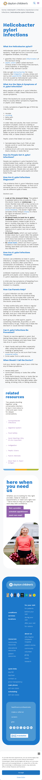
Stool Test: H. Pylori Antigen (15, 462)
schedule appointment (18, 511)
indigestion (18, 74)
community (29, 648)
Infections (21, 10)
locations (12, 619)
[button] (39, 754)
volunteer (28, 652)
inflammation (31, 59)
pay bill (11, 672)
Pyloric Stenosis (14, 456)
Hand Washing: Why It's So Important (16, 439)
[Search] (34, 3)
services (11, 616)
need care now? (15, 515)
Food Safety (12, 433)
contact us (12, 679)
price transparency (15, 682)
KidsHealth (12, 10)
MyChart (11, 675)
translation (21, 736)
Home (4, 10)
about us (28, 634)
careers (14, 717)
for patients (29, 608)
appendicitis (17, 76)
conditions (12, 612)
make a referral (17, 712)
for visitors (29, 626)
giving (27, 655)
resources (12, 639)
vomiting (8, 115)
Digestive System (14, 428)
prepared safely (11, 354)
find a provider (15, 508)
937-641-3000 (13, 688)
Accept (21, 773)
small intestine (11, 210)
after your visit (30, 623)
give (12, 722)
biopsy (26, 212)
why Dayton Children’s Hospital (29, 639)
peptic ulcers (10, 63)
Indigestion (12, 445)
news (27, 658)
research (28, 661)
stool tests (12, 243)
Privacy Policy (21, 777)
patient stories (30, 645)
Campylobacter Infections (14, 422)
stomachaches (19, 72)
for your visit (30, 605)
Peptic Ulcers (13, 450)
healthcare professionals (21, 707)
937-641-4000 (13, 695)
